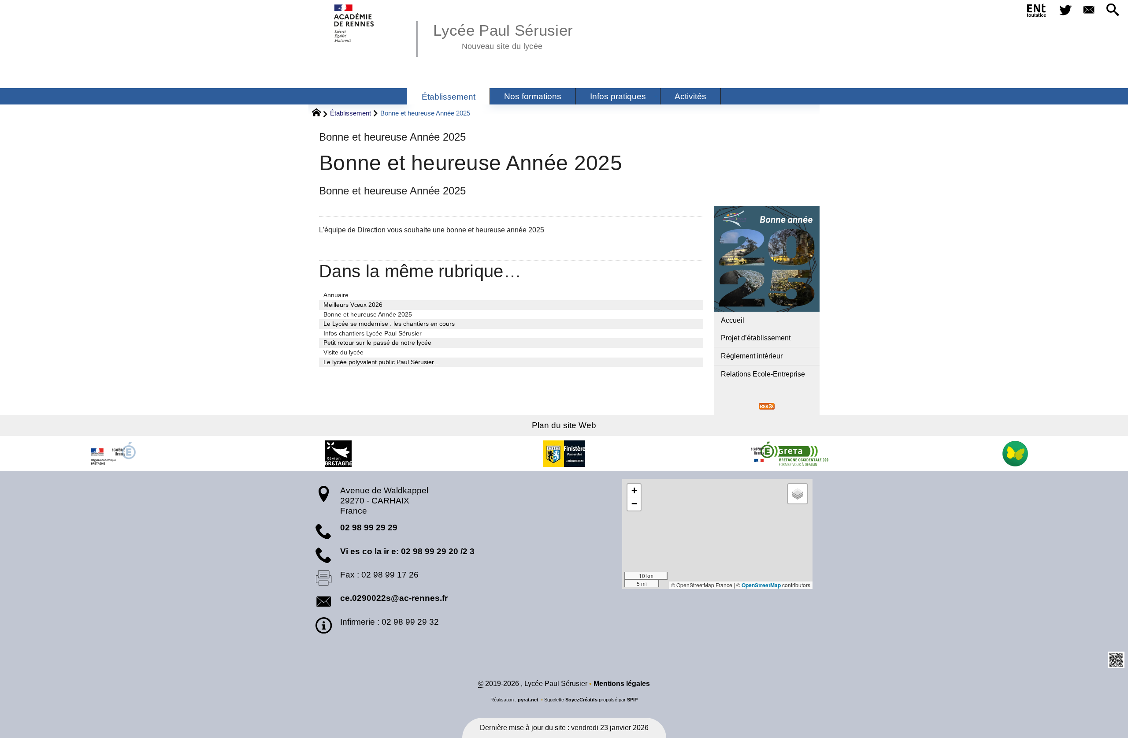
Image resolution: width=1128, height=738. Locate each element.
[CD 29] (564, 453)
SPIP (632, 699)
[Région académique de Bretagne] (112, 453)
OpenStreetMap (761, 585)
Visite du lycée (343, 352)
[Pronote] (1015, 453)
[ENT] (1037, 12)
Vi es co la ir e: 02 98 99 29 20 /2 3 (407, 551)
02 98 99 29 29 (368, 527)
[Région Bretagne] (338, 453)
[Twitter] (1065, 10)
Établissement (350, 113)
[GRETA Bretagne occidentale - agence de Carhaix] (789, 453)
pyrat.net (528, 699)
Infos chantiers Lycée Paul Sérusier (372, 333)
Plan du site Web (564, 425)
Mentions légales (622, 683)
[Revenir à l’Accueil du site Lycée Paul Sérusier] (354, 23)
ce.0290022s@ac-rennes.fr (394, 598)
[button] (1112, 10)
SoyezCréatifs (581, 699)
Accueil (732, 320)
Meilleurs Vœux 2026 (352, 304)
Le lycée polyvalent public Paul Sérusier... (381, 361)
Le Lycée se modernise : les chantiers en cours (389, 323)
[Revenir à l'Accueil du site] (320, 114)
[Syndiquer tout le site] (767, 406)
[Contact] (1089, 10)
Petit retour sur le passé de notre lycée (377, 342)
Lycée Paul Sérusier (503, 35)
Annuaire (336, 294)
